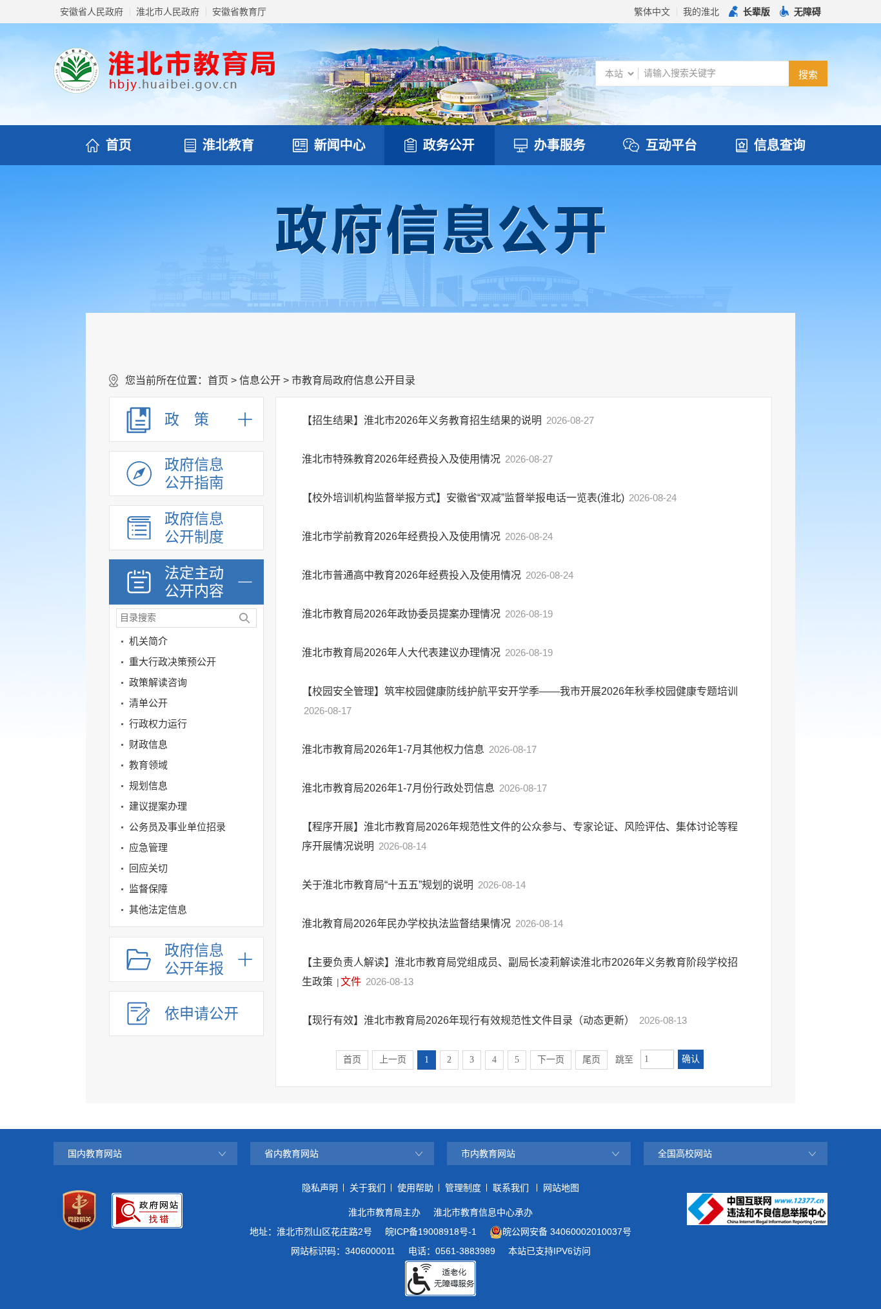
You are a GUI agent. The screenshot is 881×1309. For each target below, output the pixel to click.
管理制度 (463, 1188)
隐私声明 (320, 1188)
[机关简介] (251, 643)
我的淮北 (701, 11)
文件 (351, 981)
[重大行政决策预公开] (251, 664)
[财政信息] (251, 746)
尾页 (591, 1059)
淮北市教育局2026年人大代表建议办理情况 (401, 652)
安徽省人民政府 (91, 11)
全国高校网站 (685, 1153)
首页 (119, 145)
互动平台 (671, 145)
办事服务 (560, 145)
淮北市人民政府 (167, 11)
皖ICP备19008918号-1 (431, 1231)
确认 (691, 1059)
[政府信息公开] (440, 228)
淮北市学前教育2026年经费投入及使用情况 (401, 536)
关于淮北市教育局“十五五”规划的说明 (387, 884)
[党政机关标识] (79, 1210)
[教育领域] (251, 767)
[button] (749, 11)
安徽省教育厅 (239, 11)
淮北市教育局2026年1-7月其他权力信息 (393, 749)
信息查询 (780, 145)
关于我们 (368, 1188)
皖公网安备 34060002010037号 (566, 1231)
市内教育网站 (488, 1153)
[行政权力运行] (251, 726)
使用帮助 (415, 1188)
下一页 (550, 1059)
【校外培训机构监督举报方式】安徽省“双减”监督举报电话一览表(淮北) (463, 497)
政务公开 (449, 145)
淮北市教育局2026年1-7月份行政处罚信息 (398, 788)
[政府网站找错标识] (147, 1210)
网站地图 (561, 1188)
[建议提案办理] (251, 808)
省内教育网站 (291, 1153)
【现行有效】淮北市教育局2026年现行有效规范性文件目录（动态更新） (468, 1020)
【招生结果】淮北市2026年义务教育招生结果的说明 (422, 420)
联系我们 (511, 1188)
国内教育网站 (95, 1153)
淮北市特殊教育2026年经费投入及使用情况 (401, 459)
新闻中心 (340, 145)
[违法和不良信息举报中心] (757, 1209)
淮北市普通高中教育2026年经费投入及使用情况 (411, 575)
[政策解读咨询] (251, 684)
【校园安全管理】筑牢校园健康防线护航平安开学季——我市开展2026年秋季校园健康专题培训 (520, 691)
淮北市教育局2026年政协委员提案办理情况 (401, 613)
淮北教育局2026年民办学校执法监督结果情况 (406, 923)
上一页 (392, 1059)
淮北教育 (228, 145)
